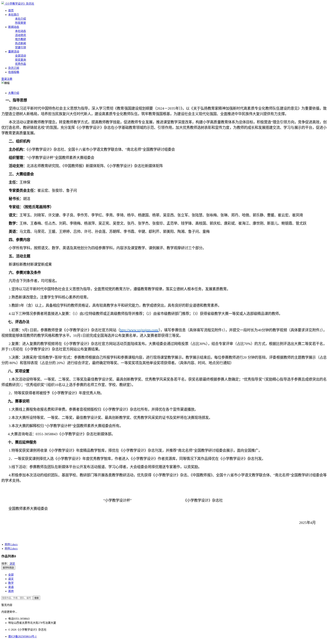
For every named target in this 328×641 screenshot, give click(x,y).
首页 (11, 10)
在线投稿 (13, 72)
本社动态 (20, 31)
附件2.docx (11, 548)
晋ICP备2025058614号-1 (22, 636)
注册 (9, 78)
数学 (11, 582)
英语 (11, 587)
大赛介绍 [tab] (13, 92)
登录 (4, 78)
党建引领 (20, 47)
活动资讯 (20, 35)
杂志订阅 (13, 68)
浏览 (12, 563)
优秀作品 (20, 63)
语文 (11, 578)
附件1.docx (11, 544)
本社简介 (13, 14)
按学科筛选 (8, 567)
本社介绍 (20, 18)
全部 (11, 574)
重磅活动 (13, 51)
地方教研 (20, 39)
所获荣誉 (20, 22)
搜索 (36, 598)
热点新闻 (20, 43)
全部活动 (20, 55)
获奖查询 (20, 59)
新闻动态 (13, 26)
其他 (11, 591)
